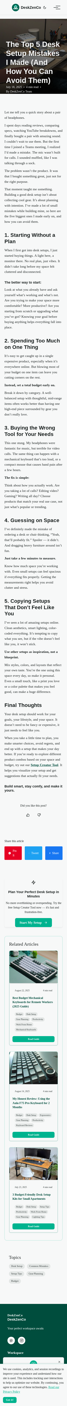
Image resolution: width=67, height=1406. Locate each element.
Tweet (35, 853)
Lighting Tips (38, 1217)
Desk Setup (31, 1014)
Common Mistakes (38, 1266)
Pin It (15, 853)
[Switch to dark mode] (44, 7)
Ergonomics (45, 1115)
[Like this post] (28, 815)
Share (55, 853)
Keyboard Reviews (24, 1125)
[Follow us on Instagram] (21, 1340)
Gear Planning (22, 1019)
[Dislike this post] (39, 815)
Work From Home (24, 1024)
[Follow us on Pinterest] (11, 1340)
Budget (19, 1014)
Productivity (38, 1019)
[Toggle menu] (56, 7)
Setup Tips (44, 1207)
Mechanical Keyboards (26, 1029)
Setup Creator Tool (44, 765)
